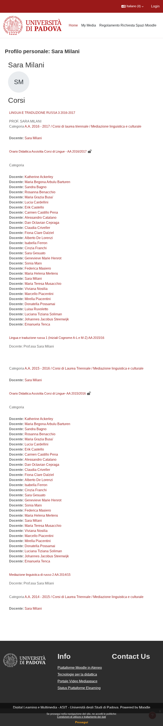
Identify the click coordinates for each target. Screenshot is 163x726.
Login (155, 6)
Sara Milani (33, 138)
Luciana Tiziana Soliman (43, 314)
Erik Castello (34, 207)
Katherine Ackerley (39, 177)
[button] (132, 6)
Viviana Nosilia (36, 289)
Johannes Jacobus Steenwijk (47, 319)
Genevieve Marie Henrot (43, 258)
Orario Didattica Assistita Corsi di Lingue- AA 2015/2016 (47, 393)
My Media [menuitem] (88, 25)
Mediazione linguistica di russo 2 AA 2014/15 (39, 574)
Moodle (144, 707)
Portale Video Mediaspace (77, 681)
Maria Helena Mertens (41, 273)
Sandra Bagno (35, 187)
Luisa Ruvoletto (36, 309)
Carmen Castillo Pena (41, 212)
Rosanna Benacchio (40, 192)
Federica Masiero (38, 268)
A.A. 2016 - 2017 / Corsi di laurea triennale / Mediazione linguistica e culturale (83, 126)
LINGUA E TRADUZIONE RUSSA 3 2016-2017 (42, 112)
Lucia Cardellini (36, 202)
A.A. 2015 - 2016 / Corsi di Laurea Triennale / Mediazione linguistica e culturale (84, 368)
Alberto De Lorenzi (39, 238)
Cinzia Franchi (36, 248)
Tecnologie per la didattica (77, 674)
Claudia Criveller (37, 227)
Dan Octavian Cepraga (42, 222)
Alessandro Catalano (40, 217)
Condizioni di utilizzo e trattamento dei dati (81, 716)
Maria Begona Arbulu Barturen (47, 182)
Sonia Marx (33, 263)
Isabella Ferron (36, 243)
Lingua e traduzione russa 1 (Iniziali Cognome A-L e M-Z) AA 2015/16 (56, 337)
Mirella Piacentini (38, 299)
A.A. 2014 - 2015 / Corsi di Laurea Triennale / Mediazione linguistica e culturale (84, 597)
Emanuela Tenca (37, 324)
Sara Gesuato (35, 253)
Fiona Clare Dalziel (39, 233)
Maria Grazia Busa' (39, 197)
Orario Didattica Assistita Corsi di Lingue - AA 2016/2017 (48, 151)
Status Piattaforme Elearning (79, 688)
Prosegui (81, 722)
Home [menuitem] (73, 25)
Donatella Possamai (40, 304)
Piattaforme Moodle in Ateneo (80, 667)
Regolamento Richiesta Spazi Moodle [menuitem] (127, 25)
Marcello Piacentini (39, 294)
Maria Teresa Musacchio (43, 283)
